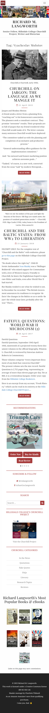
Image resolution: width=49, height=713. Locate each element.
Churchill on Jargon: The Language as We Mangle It (24, 94)
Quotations (24, 563)
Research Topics (24, 582)
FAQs (24, 572)
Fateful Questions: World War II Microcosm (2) (24, 325)
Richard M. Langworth (3, 3)
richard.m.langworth (25, 485)
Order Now (15, 454)
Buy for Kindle (32, 454)
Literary (24, 577)
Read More (25, 172)
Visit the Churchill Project (24, 541)
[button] (21, 466)
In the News (24, 558)
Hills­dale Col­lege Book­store (22, 379)
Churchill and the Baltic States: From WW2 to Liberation (24, 234)
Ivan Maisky (25, 266)
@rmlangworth (26, 481)
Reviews (24, 587)
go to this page (8, 255)
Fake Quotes (24, 567)
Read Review (24, 460)
